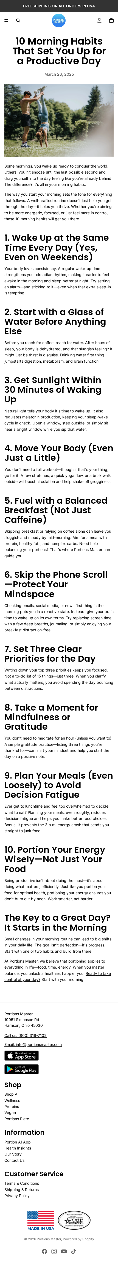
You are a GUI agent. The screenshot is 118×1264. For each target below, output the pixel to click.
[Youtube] (64, 1251)
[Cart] (111, 20)
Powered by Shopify (78, 1239)
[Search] (18, 20)
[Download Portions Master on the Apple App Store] (21, 1056)
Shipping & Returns (21, 1189)
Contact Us (14, 1160)
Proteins (11, 1106)
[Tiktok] (73, 1251)
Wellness (12, 1100)
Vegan (10, 1112)
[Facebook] (44, 1251)
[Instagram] (54, 1251)
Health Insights (17, 1148)
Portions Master (49, 1239)
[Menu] (6, 20)
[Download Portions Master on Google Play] (21, 1069)
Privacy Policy (17, 1195)
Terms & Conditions (21, 1183)
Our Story (13, 1154)
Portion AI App (17, 1141)
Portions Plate (16, 1118)
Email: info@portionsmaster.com (33, 1044)
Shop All (11, 1094)
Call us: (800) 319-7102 (25, 1035)
